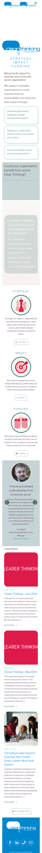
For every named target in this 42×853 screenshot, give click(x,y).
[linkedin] (17, 843)
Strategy (22, 342)
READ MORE (9, 625)
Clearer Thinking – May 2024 (20, 672)
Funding (22, 453)
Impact (22, 398)
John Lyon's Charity (21, 539)
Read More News (22, 811)
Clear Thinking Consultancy (20, 852)
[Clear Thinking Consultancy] (20, 7)
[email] (31, 843)
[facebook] (10, 843)
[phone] (24, 843)
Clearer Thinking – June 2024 (20, 594)
